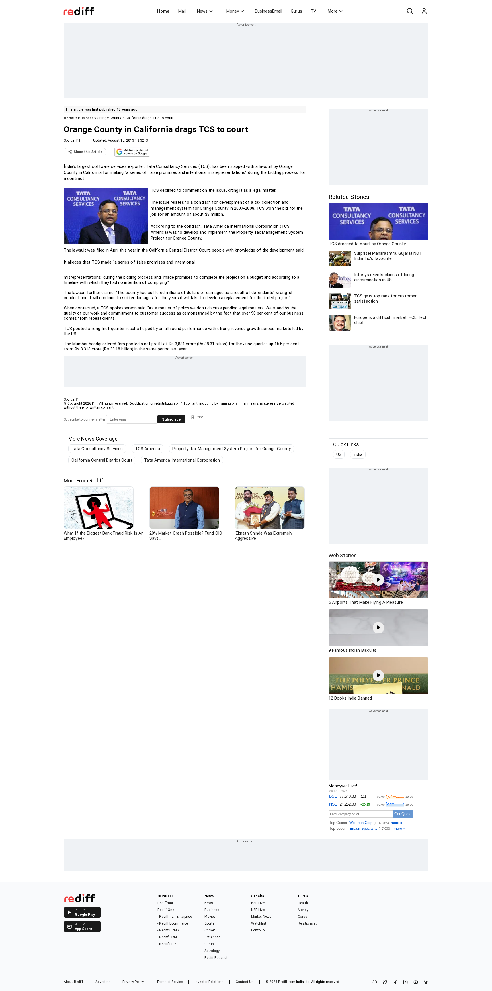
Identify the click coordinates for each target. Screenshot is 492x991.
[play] (378, 580)
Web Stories (343, 555)
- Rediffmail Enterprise (174, 917)
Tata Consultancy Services (97, 448)
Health (303, 903)
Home (163, 11)
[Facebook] (395, 982)
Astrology (212, 951)
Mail (182, 11)
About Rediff (73, 982)
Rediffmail (165, 903)
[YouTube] (415, 982)
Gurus (296, 11)
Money (232, 11)
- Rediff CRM (167, 937)
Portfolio (258, 930)
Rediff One (165, 910)
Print (199, 417)
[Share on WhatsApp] (374, 982)
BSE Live (258, 903)
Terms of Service (169, 982)
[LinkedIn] (426, 982)
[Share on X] (385, 982)
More (332, 11)
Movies (210, 917)
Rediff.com (286, 982)
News (202, 11)
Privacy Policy (133, 982)
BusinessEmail (268, 11)
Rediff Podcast (215, 958)
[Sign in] (424, 11)
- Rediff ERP (166, 944)
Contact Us (244, 982)
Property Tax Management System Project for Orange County (231, 448)
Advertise (102, 982)
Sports (209, 923)
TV (313, 11)
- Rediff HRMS (168, 930)
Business (85, 118)
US (338, 454)
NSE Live (258, 910)
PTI (79, 140)
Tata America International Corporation (182, 460)
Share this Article (88, 152)
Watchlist (258, 923)
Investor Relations (209, 982)
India (357, 454)
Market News (261, 917)
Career (303, 917)
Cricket (209, 930)
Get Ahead (212, 937)
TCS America (147, 448)
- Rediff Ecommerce (172, 923)
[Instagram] (405, 982)
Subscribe (171, 419)
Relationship (307, 923)
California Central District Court (101, 460)
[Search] (409, 11)
